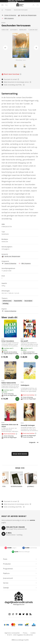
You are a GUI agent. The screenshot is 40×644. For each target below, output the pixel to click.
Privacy (25, 633)
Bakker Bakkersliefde (9, 383)
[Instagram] (9, 614)
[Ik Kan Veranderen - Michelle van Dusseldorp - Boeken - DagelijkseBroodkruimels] (10, 328)
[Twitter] (23, 614)
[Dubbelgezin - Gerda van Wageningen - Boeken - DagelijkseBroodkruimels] (29, 370)
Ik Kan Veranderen (8, 341)
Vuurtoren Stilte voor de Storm (10, 425)
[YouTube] (20, 614)
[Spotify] (27, 614)
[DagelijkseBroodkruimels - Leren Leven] (2, 9)
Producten (8, 9)
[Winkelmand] (37, 5)
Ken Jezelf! (24, 341)
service (32, 520)
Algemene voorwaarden (12, 633)
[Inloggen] (33, 5)
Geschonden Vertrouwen (21, 9)
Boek (3, 23)
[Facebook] (13, 614)
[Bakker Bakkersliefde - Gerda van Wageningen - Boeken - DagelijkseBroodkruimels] (10, 370)
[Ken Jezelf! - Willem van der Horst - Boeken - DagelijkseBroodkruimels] (29, 328)
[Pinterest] (16, 614)
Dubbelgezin (25, 385)
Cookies (33, 633)
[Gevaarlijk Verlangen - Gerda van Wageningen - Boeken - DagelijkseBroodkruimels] (29, 412)
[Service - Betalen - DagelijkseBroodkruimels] (6, 624)
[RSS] (30, 614)
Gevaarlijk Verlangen (28, 425)
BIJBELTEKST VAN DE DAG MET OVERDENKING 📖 (16, 1)
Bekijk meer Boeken (20, 454)
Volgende (32, 442)
